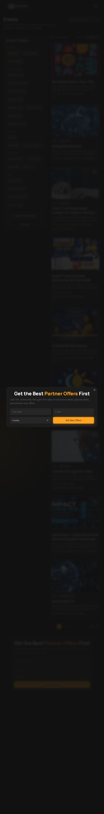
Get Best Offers (73, 420)
